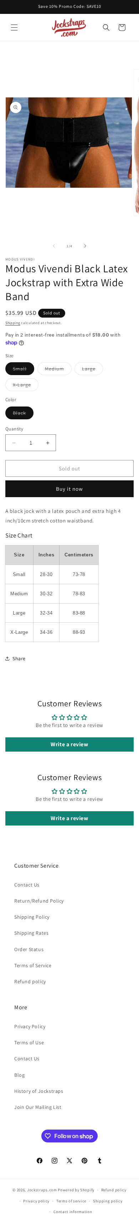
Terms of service (71, 1200)
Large (92, 370)
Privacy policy (36, 1200)
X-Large (25, 386)
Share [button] (19, 658)
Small (23, 370)
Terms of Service (33, 965)
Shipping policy (108, 1200)
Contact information (72, 1211)
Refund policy (30, 981)
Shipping (12, 322)
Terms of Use (29, 1042)
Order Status (28, 949)
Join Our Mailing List (38, 1107)
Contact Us (27, 885)
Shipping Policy (32, 917)
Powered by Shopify (76, 1189)
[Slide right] (85, 246)
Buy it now (69, 488)
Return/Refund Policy (39, 901)
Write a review (69, 744)
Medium (58, 370)
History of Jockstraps (38, 1091)
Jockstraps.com (42, 1189)
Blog (19, 1075)
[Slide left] (54, 246)
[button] (14, 27)
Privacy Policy (29, 1026)
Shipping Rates (31, 933)
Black (23, 414)
